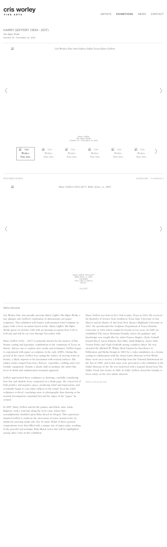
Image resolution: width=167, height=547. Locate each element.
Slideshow (142, 179)
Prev (6, 90)
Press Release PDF (96, 382)
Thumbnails (157, 179)
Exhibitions (124, 14)
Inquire (83, 289)
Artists (105, 14)
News (142, 14)
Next (161, 90)
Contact (157, 14)
